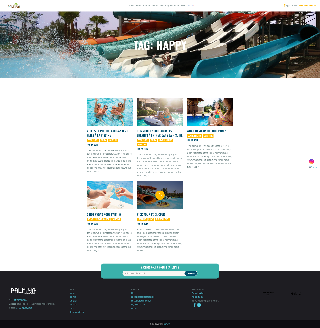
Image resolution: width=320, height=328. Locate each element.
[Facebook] (313, 167)
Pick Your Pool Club (151, 214)
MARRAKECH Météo (282, 294)
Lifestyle (142, 219)
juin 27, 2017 (92, 144)
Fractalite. (166, 324)
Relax (103, 140)
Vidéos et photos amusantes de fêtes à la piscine (108, 133)
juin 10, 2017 (142, 223)
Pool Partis (93, 140)
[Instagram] (313, 161)
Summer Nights (165, 140)
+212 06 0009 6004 (20, 300)
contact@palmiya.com (24, 308)
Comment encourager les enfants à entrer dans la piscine (159, 133)
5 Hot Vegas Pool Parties (104, 214)
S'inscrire (190, 273)
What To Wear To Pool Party (206, 131)
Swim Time (112, 140)
